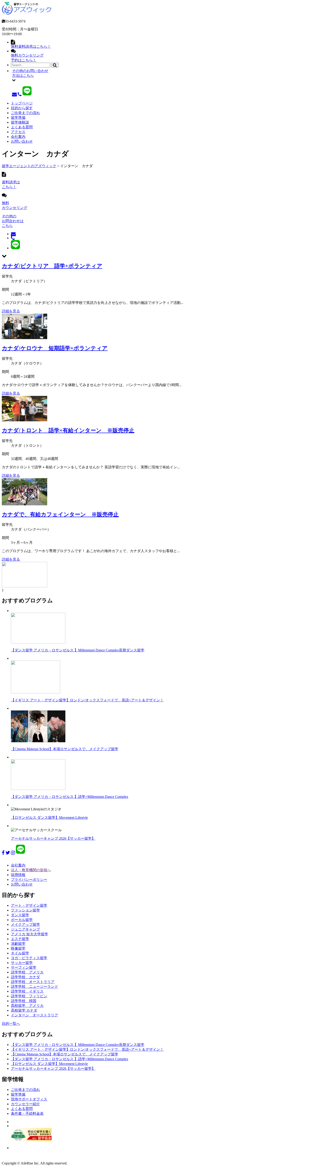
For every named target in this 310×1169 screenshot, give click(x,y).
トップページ (22, 103)
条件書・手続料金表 (27, 1113)
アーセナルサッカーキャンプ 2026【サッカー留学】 (53, 838)
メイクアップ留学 (25, 924)
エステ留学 (20, 939)
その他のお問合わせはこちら (13, 221)
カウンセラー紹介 (25, 1104)
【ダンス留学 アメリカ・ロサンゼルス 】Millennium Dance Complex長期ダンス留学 (77, 650)
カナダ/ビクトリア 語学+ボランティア (52, 266)
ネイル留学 (20, 953)
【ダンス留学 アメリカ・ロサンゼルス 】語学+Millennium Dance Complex (69, 797)
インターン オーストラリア (34, 1015)
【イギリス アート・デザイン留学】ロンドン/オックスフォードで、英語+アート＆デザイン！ (87, 700)
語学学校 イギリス (27, 991)
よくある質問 (22, 127)
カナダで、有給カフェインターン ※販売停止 (60, 514)
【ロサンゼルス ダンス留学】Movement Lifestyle (49, 817)
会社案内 (18, 137)
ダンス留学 (20, 915)
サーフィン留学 (23, 967)
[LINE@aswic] (27, 94)
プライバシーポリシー (29, 879)
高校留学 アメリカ (27, 1006)
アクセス (18, 132)
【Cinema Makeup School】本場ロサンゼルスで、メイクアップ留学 (64, 749)
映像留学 (18, 948)
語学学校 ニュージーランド (34, 986)
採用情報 (18, 875)
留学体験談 (20, 122)
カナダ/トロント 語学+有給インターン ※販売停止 (68, 430)
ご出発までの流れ (25, 1090)
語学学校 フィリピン (29, 996)
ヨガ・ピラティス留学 (29, 958)
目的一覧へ (11, 1023)
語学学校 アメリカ (27, 972)
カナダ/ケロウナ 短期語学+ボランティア (55, 348)
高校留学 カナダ (24, 1010)
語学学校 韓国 (23, 1001)
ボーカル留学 (22, 920)
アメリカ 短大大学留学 (29, 934)
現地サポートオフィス (29, 1099)
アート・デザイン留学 (29, 905)
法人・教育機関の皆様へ (31, 870)
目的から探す (22, 108)
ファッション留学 (25, 910)
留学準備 (18, 117)
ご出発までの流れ (25, 113)
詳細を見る (11, 311)
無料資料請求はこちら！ (31, 46)
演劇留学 (18, 944)
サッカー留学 (22, 963)
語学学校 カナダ (25, 977)
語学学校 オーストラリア (32, 982)
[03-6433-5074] (20, 94)
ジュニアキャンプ (25, 929)
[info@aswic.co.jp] (14, 94)
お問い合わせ (22, 141)
